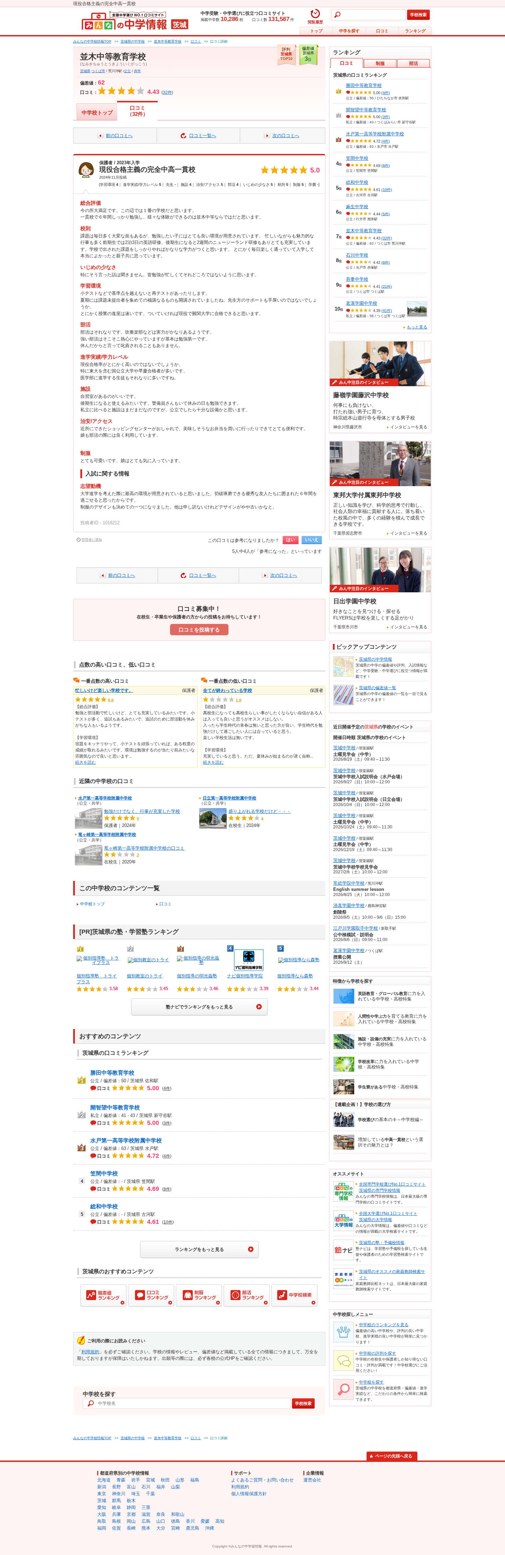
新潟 (101, 1486)
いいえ (311, 539)
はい (290, 539)
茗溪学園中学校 (361, 303)
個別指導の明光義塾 (197, 975)
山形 (180, 1480)
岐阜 (116, 1507)
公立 (127, 71)
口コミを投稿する (199, 630)
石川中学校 (357, 255)
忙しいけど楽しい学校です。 (104, 690)
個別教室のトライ (144, 975)
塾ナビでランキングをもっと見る (199, 1006)
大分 (160, 1528)
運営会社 (312, 1480)
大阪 (101, 1514)
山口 (160, 1521)
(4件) (385, 93)
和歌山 (177, 1514)
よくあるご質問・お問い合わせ (262, 1480)
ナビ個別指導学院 (245, 975)
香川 (190, 1521)
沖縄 (209, 1528)
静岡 (131, 1507)
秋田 (165, 1480)
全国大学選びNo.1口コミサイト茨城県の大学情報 (388, 1216)
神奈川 (118, 1493)
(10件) (386, 190)
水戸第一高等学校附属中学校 (105, 798)
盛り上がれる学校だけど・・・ (259, 811)
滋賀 (146, 1514)
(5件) (385, 214)
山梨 (175, 1486)
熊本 (146, 1528)
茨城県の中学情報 (375, 659)
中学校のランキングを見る (383, 1324)
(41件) (386, 311)
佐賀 (116, 1528)
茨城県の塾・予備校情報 (381, 1242)
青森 (120, 1480)
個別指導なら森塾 (295, 975)
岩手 (135, 1480)
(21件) (386, 286)
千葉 (150, 1493)
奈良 (160, 1514)
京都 (131, 1514)
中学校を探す (371, 1382)
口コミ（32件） (137, 111)
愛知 (101, 1507)
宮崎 (175, 1528)
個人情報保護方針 (249, 1493)
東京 (101, 1493)
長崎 (131, 1528)
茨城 (101, 1500)
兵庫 (116, 1514)
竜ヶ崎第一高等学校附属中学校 (107, 834)
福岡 (101, 1528)
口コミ (382, 31)
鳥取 (101, 1521)
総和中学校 (104, 1206)
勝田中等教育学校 (112, 1073)
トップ (316, 31)
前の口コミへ (119, 135)
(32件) (386, 238)
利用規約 (90, 1351)
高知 (219, 1521)
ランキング (415, 31)
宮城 (150, 1480)
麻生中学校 (357, 206)
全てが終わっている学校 (227, 690)
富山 (131, 1486)
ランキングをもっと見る (199, 1249)
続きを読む (85, 762)
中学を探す (349, 31)
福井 (160, 1486)
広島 (146, 1521)
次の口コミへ (285, 135)
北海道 (104, 1480)
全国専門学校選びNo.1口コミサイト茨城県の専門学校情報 (392, 1187)
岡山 (131, 1521)
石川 (146, 1486)
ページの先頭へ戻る (393, 1456)
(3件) (385, 117)
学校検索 (418, 14)
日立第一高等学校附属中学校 (229, 798)
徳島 (175, 1521)
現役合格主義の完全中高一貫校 (147, 169)
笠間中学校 (104, 1173)
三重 (146, 1507)
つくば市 (98, 71)
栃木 (131, 1500)
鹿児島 (192, 1528)
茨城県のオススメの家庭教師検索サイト (392, 1274)
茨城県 (85, 71)
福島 (194, 1480)
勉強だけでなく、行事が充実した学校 (142, 811)
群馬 (116, 1500)
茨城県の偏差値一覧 (377, 687)
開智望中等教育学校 (115, 1107)
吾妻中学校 (357, 279)
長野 (116, 1486)
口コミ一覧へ (202, 135)
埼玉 (135, 1493)
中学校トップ (97, 112)
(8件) (385, 165)
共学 (137, 71)
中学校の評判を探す (377, 1353)
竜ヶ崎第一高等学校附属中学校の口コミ (144, 848)
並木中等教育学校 (364, 230)
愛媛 (205, 1521)
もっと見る (417, 327)
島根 (116, 1521)
